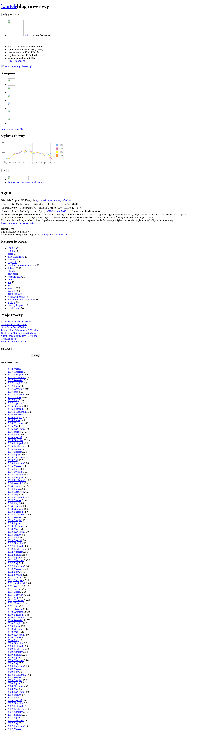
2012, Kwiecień (16, 566)
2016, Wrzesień (15, 414)
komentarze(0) (27, 223)
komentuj (13, 223)
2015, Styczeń (15, 471)
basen (10, 253)
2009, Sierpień (15, 654)
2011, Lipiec (14, 591)
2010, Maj (13, 631)
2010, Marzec (14, 637)
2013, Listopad (15, 511)
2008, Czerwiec (16, 686)
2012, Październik (17, 549)
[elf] (11, 100)
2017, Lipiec (14, 386)
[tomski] (11, 115)
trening (11, 291)
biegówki (12, 262)
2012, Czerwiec (16, 560)
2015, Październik (17, 446)
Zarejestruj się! (60, 234)
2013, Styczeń (15, 540)
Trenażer (9, 338)
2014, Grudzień (15, 474)
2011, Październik (17, 583)
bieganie (12, 259)
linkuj (4, 223)
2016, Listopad (15, 409)
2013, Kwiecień (16, 531)
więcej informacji (16, 61)
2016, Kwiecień (16, 429)
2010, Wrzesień (15, 620)
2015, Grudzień (15, 440)
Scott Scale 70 (13, 327)
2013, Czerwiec (16, 526)
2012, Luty (13, 571)
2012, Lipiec (14, 557)
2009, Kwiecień (16, 666)
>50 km (67, 200)
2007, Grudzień (15, 703)
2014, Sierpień (15, 486)
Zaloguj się (45, 234)
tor (9, 285)
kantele (9, 6)
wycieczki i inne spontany (48, 200)
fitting (11, 271)
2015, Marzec (14, 466)
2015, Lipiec (14, 454)
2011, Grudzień (15, 577)
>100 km (12, 248)
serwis (11, 279)
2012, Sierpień (15, 554)
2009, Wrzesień (15, 651)
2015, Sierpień (15, 451)
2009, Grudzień (15, 643)
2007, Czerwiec (16, 720)
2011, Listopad (15, 580)
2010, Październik (17, 617)
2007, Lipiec (14, 717)
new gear (12, 273)
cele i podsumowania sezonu (22, 265)
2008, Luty (13, 697)
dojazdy (11, 268)
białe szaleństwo (16, 256)
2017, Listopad (15, 374)
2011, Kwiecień (16, 600)
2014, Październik (17, 480)
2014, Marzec (14, 500)
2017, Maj (13, 391)
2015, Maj (13, 460)
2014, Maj (13, 494)
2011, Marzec (14, 603)
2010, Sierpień (15, 623)
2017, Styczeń (15, 403)
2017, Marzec (14, 397)
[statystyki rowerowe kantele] (16, 66)
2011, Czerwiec (15, 594)
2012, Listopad (15, 546)
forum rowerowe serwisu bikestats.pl (26, 182)
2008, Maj (13, 689)
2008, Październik (17, 674)
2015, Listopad (15, 443)
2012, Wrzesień (15, 551)
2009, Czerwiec (16, 660)
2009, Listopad (15, 646)
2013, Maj (13, 529)
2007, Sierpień (15, 714)
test (9, 282)
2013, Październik (17, 514)
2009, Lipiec (14, 657)
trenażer (11, 288)
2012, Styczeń (15, 574)
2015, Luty (13, 469)
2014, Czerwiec (16, 491)
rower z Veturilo (13, 341)
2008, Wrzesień (15, 677)
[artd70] (11, 108)
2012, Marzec (14, 569)
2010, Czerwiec (16, 629)
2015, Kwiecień (16, 463)
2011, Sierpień (15, 589)
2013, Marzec (14, 534)
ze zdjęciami (14, 308)
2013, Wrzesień (15, 517)
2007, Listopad (15, 706)
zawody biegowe (16, 305)
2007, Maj (13, 723)
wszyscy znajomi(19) (12, 129)
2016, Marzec (14, 431)
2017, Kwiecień (16, 394)
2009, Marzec (14, 669)
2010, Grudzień (15, 611)
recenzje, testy (15, 276)
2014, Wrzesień (15, 483)
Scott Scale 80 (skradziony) (19, 333)
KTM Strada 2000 (56, 211)
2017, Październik (17, 377)
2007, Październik (17, 709)
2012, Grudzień (15, 543)
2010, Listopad (15, 614)
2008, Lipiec (14, 683)
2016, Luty (13, 434)
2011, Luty (13, 606)
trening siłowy (15, 293)
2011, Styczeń (15, 609)
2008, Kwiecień (16, 691)
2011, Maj (13, 597)
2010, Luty (13, 640)
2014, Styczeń (15, 506)
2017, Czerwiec (16, 389)
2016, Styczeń (15, 437)
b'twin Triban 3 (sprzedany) (19, 330)
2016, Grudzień (15, 406)
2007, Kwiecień (16, 726)
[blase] (11, 123)
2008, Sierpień (15, 680)
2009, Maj (13, 663)
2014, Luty (13, 503)
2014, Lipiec (14, 489)
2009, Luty (13, 671)
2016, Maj (13, 426)
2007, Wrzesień (15, 711)
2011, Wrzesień (15, 586)
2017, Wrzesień (15, 380)
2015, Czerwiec (16, 457)
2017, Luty (13, 400)
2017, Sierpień (15, 383)
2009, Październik (17, 649)
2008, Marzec (14, 694)
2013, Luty (13, 537)
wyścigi (11, 302)
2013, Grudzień (15, 509)
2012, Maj (13, 563)
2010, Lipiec (14, 626)
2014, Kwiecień (16, 497)
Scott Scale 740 (13, 324)
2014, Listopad (15, 477)
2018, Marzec (14, 369)
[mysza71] (11, 84)
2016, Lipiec (14, 420)
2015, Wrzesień (15, 449)
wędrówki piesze (16, 296)
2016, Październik (17, 411)
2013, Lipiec (14, 523)
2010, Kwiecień (16, 634)
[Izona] (11, 92)
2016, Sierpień (15, 417)
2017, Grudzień (15, 371)
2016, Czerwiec (16, 423)
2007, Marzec (14, 729)
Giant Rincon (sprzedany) (19, 336)
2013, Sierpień (15, 520)
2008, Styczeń (15, 700)
